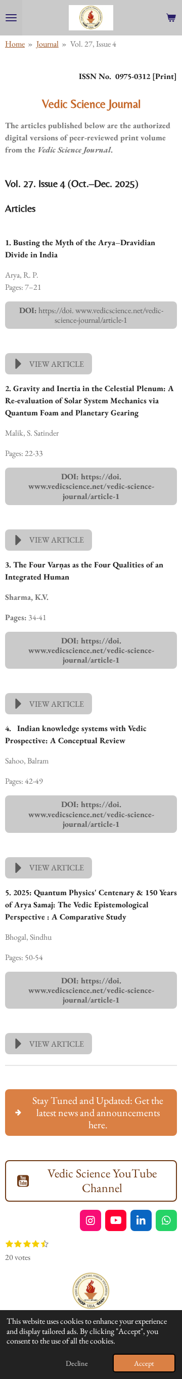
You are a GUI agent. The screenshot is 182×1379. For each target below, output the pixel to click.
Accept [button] (144, 1363)
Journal (47, 44)
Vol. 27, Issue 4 (93, 44)
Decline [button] (77, 1363)
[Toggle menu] (11, 17)
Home (15, 44)
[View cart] (171, 17)
